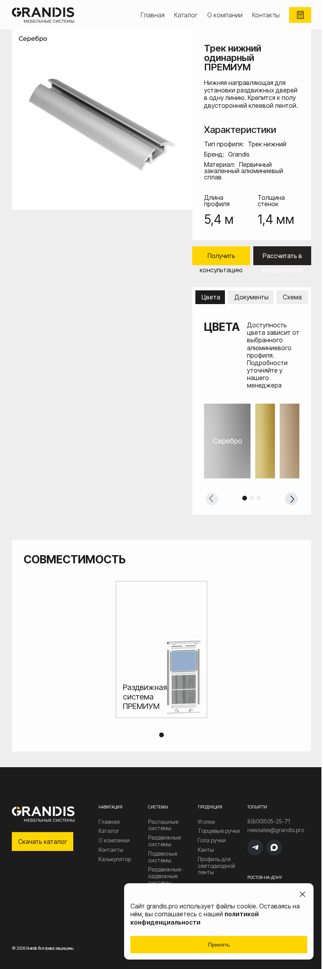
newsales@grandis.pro (275, 830)
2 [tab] (251, 498)
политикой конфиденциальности (194, 918)
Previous (212, 499)
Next (291, 499)
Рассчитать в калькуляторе (282, 258)
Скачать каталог (42, 841)
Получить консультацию (221, 258)
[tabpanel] (251, 441)
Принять (219, 944)
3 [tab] (258, 498)
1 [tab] (244, 498)
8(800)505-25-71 (268, 821)
